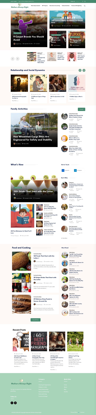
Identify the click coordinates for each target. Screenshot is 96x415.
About (65, 387)
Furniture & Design (43, 396)
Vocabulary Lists (17, 187)
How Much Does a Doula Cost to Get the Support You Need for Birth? (76, 186)
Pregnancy (71, 182)
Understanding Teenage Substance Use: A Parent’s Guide (75, 218)
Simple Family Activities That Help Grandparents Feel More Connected (75, 127)
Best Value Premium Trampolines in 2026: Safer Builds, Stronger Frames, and (33, 136)
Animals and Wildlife (48, 213)
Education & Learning (55, 5)
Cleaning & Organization (45, 384)
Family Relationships (73, 113)
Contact (82, 412)
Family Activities (65, 5)
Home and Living (17, 33)
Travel (70, 204)
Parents (70, 214)
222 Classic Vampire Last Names (55, 40)
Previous (13, 59)
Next (18, 59)
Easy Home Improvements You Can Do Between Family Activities (75, 230)
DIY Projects (45, 5)
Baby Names (46, 204)
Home (65, 384)
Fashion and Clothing (48, 229)
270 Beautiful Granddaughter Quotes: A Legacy (56, 358)
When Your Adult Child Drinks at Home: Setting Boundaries (75, 150)
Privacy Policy (74, 412)
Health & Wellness (73, 194)
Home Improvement (35, 5)
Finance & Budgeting (76, 5)
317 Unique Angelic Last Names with (61, 57)
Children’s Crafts (43, 387)
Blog (65, 389)
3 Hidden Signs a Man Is (76, 96)
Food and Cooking (37, 253)
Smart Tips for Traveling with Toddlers (27, 1)
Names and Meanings (56, 17)
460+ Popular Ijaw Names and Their (81, 57)
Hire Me (66, 391)
